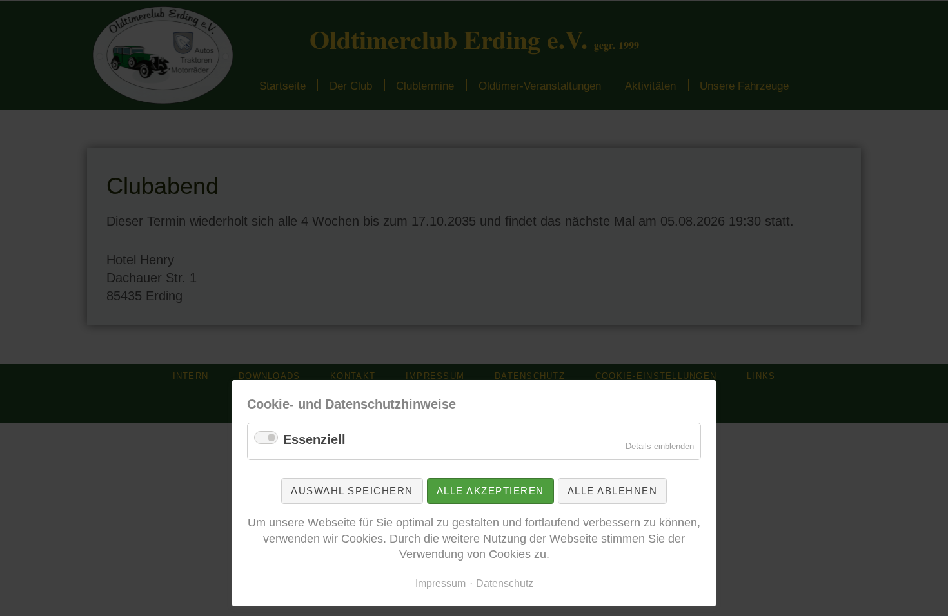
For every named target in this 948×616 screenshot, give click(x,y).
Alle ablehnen (613, 490)
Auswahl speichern (352, 490)
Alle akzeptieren (490, 490)
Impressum (440, 583)
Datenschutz (504, 583)
